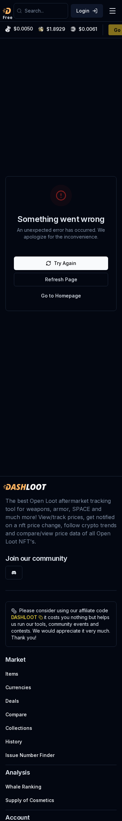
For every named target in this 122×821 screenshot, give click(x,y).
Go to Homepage (61, 296)
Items (11, 674)
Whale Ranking (23, 786)
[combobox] (45, 10)
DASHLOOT (24, 617)
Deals (12, 701)
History (13, 741)
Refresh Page (61, 279)
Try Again (65, 263)
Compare (16, 714)
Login (82, 11)
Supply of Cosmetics (29, 800)
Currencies (18, 687)
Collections (18, 728)
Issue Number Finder (30, 755)
